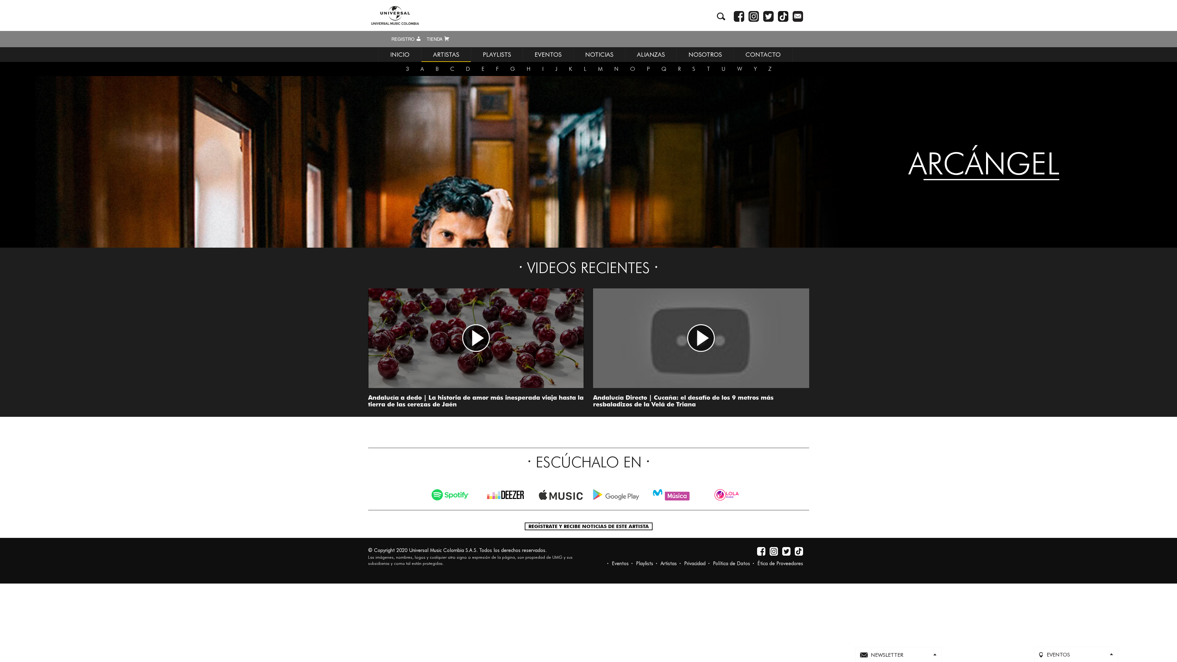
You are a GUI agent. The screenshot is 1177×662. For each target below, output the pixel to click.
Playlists (644, 563)
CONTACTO (763, 54)
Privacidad (695, 563)
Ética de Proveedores (780, 563)
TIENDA (435, 39)
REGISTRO (403, 39)
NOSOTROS (705, 54)
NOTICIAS (599, 54)
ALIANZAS (651, 54)
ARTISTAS (446, 54)
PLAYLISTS (497, 54)
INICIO (399, 54)
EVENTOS (548, 54)
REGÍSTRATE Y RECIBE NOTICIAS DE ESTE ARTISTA (588, 526)
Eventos (620, 563)
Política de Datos (731, 563)
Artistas (669, 563)
